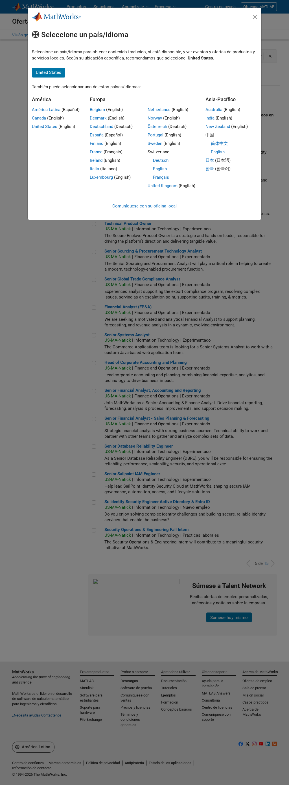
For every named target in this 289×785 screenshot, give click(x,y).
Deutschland (101, 126)
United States (44, 126)
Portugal (155, 135)
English (160, 168)
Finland (96, 143)
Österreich (157, 126)
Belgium (97, 109)
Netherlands (159, 109)
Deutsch (160, 160)
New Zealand (217, 126)
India (209, 118)
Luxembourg (101, 177)
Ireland (96, 160)
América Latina (46, 109)
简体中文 (219, 143)
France (96, 151)
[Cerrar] (255, 17)
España (97, 135)
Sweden (155, 143)
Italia (94, 168)
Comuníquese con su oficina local (144, 206)
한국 (209, 168)
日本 (209, 160)
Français (161, 177)
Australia (213, 109)
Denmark (98, 118)
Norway (155, 118)
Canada (39, 118)
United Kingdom (163, 185)
